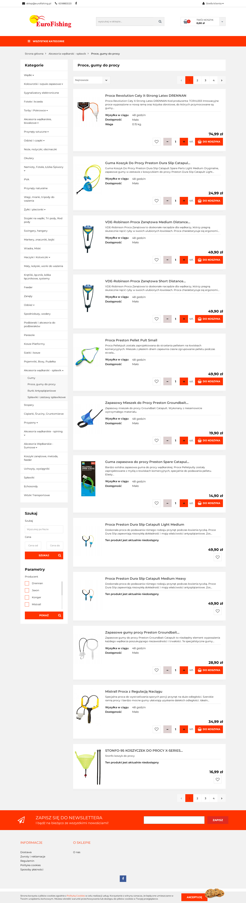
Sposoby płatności (31, 869)
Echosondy (31, 486)
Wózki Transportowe (37, 495)
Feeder (28, 287)
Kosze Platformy (34, 343)
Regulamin (27, 860)
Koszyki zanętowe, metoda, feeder (41, 458)
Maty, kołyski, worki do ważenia (43, 266)
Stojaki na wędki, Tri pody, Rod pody (43, 220)
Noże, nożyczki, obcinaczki (40, 149)
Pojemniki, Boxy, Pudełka (40, 361)
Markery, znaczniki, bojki (39, 239)
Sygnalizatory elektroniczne (41, 92)
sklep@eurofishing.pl (38, 3)
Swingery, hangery (36, 230)
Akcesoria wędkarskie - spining (43, 431)
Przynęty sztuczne (35, 131)
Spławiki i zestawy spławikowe (47, 397)
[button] (31, 842)
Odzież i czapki (33, 140)
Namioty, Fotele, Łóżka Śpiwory (43, 167)
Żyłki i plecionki (34, 209)
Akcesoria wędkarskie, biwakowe (38, 121)
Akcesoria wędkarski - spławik (43, 370)
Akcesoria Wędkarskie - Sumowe (38, 445)
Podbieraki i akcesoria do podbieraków (39, 324)
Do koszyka (211, 141)
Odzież (28, 305)
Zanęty (28, 296)
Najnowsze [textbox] (81, 80)
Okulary (29, 158)
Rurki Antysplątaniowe (42, 390)
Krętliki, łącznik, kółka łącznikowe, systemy (37, 276)
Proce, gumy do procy (42, 384)
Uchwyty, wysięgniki (37, 468)
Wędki (28, 75)
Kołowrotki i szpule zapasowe (43, 84)
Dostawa (26, 852)
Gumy (31, 378)
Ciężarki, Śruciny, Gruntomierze (44, 413)
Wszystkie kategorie (48, 41)
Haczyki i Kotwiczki (36, 257)
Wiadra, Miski (32, 248)
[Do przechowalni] (156, 142)
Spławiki (29, 477)
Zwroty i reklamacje (32, 856)
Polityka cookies (30, 865)
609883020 (65, 3)
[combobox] (91, 80)
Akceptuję (194, 897)
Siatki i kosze (32, 352)
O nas (76, 852)
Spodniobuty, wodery (37, 313)
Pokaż (44, 615)
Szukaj (44, 555)
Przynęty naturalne (36, 188)
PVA (26, 179)
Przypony (30, 422)
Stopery (29, 405)
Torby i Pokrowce (35, 110)
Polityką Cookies (76, 895)
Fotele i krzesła (33, 101)
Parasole (29, 335)
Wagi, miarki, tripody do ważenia (39, 198)
